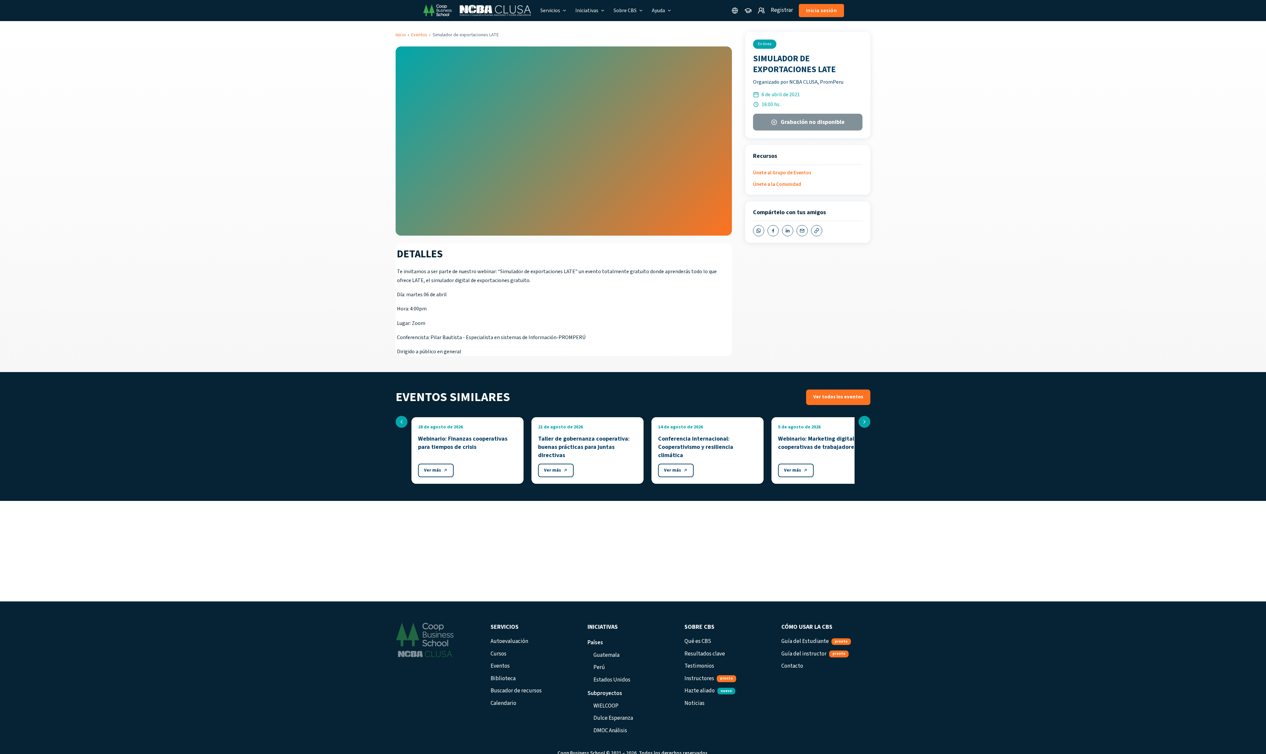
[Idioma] (734, 10)
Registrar (782, 10)
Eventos (419, 35)
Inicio (401, 35)
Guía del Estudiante (814, 641)
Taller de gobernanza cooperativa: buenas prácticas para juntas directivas (584, 447)
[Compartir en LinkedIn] (787, 230)
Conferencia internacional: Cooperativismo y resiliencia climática (695, 447)
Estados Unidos (611, 680)
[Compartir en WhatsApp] (758, 230)
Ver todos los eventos (838, 396)
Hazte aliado (708, 691)
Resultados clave (704, 654)
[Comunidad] (761, 10)
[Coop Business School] (476, 10)
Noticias (694, 703)
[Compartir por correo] (802, 230)
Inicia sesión (821, 10)
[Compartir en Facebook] (773, 230)
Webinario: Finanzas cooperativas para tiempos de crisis (462, 443)
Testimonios (699, 666)
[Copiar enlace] (816, 230)
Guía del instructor (813, 654)
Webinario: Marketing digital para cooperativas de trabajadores (822, 443)
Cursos (498, 654)
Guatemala (606, 655)
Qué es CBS (697, 641)
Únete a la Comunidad (777, 184)
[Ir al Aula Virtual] (748, 10)
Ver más (432, 470)
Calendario (503, 703)
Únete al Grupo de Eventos (782, 172)
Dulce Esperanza (613, 718)
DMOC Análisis (610, 731)
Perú (599, 667)
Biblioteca (503, 678)
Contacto (792, 666)
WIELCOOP (605, 706)
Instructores (708, 678)
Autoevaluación (509, 641)
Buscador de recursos (516, 691)
